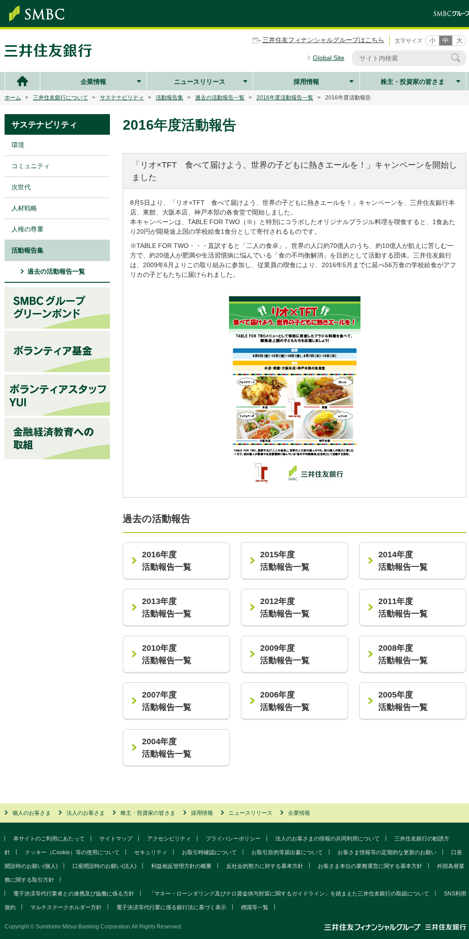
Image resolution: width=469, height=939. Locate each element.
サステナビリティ (122, 97)
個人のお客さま (31, 813)
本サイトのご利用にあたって (49, 838)
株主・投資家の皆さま (413, 81)
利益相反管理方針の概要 (181, 866)
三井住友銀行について (60, 97)
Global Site (328, 57)
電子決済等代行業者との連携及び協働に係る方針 (73, 893)
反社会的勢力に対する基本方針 (264, 866)
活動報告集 (169, 97)
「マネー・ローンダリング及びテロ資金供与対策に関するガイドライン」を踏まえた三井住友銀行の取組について (289, 893)
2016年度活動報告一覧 (284, 97)
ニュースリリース (199, 81)
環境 (17, 144)
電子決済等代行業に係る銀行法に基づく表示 (171, 907)
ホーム (13, 97)
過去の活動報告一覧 (220, 97)
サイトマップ (115, 838)
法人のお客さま (85, 813)
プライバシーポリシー (233, 838)
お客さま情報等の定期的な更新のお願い (387, 852)
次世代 (21, 187)
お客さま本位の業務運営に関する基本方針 (370, 866)
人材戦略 (24, 208)
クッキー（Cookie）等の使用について (72, 852)
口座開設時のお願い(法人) (104, 866)
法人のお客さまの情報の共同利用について (327, 838)
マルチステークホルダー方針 (66, 907)
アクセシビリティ (169, 838)
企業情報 (93, 81)
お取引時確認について (209, 852)
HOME (22, 81)
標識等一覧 (254, 907)
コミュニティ (30, 166)
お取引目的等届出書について (287, 852)
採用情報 (306, 81)
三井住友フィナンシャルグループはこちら (323, 40)
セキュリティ (150, 852)
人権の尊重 (27, 229)
